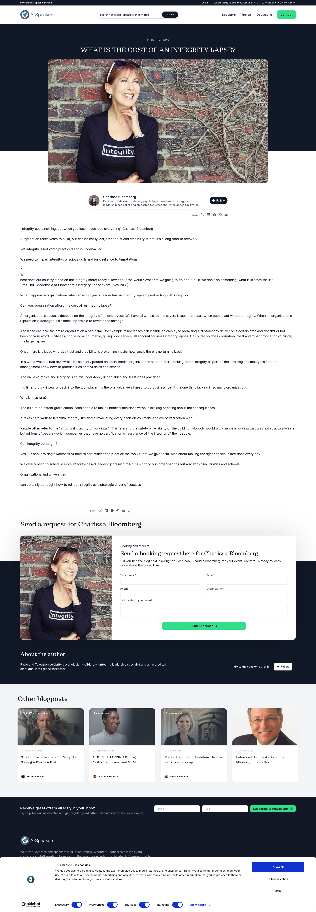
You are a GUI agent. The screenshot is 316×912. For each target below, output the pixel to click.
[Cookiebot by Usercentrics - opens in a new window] (31, 905)
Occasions (264, 14)
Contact (287, 14)
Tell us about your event (136, 600)
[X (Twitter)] (202, 215)
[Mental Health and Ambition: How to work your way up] (194, 726)
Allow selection (278, 879)
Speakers (229, 14)
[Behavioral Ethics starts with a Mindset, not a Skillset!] (265, 726)
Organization (215, 588)
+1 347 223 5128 (263, 2)
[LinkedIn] (208, 215)
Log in (205, 2)
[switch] (112, 905)
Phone (124, 588)
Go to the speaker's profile (252, 666)
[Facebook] (214, 215)
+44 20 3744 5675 (285, 2)
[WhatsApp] (220, 215)
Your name (128, 575)
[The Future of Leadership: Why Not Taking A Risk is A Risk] (51, 726)
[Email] (226, 215)
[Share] (129, 511)
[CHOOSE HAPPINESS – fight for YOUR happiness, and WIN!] (122, 726)
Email (211, 575)
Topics (246, 14)
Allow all (278, 866)
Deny (278, 890)
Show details (197, 904)
